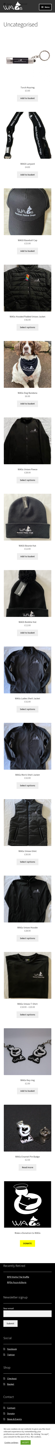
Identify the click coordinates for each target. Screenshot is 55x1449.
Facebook (12, 1349)
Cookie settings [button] (11, 1442)
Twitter (11, 1354)
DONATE (27, 1243)
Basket (10, 1384)
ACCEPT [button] (25, 1442)
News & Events (14, 1419)
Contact (11, 1407)
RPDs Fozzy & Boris (16, 1282)
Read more (27, 1167)
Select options (27, 327)
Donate (11, 1413)
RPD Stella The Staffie (18, 1276)
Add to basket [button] (27, 98)
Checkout (12, 1378)
